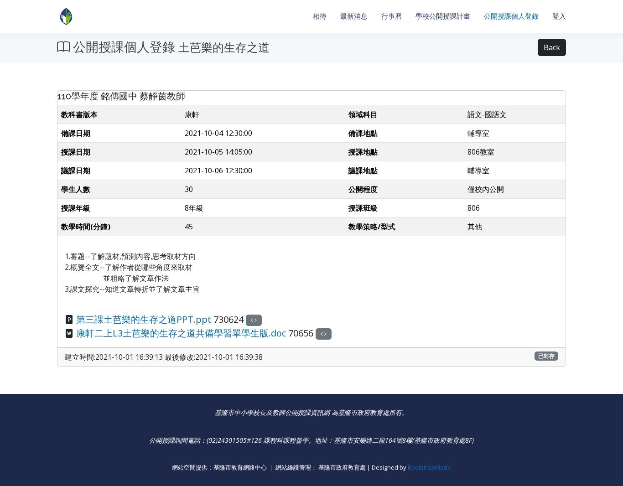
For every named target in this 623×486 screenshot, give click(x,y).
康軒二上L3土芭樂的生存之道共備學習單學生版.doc (181, 333)
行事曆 (391, 16)
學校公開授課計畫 (442, 16)
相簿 (320, 16)
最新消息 (354, 16)
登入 (559, 16)
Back (552, 47)
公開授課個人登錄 (511, 16)
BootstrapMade (429, 467)
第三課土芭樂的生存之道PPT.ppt (143, 319)
